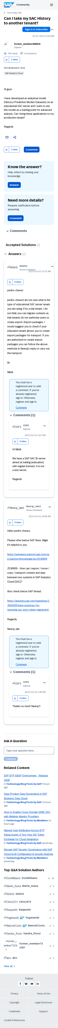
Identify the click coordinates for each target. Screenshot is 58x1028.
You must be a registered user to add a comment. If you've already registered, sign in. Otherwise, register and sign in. (28, 392)
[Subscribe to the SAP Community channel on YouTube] (32, 983)
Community (22, 4)
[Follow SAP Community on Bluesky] (26, 983)
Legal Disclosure (43, 1002)
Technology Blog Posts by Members (27, 820)
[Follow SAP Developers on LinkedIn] (37, 983)
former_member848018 (27, 44)
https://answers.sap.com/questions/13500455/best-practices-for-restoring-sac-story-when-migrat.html (28, 605)
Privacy (14, 993)
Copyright (14, 1002)
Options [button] (52, 29)
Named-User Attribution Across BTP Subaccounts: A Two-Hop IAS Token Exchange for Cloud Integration (24, 835)
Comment (32, 149)
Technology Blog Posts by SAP (24, 784)
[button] (6, 60)
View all (8, 966)
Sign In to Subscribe (36, 29)
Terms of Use (43, 993)
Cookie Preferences (14, 1020)
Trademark (14, 1011)
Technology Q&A (14, 13)
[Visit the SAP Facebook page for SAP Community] (20, 983)
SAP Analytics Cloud (14, 73)
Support (43, 1011)
